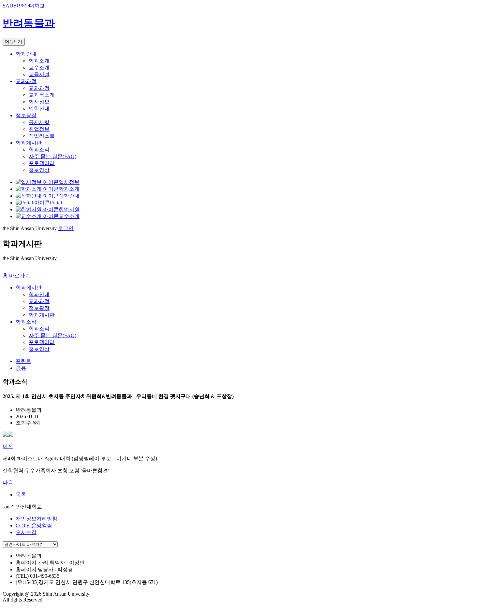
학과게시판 (29, 142)
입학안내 (39, 108)
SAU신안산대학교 (24, 5)
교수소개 (39, 67)
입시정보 (69, 182)
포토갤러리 (42, 163)
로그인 (66, 228)
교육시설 (39, 74)
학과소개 (39, 60)
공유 (21, 368)
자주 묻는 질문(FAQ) (52, 156)
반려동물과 (29, 23)
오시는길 (26, 532)
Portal (56, 202)
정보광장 (26, 115)
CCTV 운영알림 (34, 525)
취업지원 (69, 209)
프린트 (23, 361)
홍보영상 (39, 170)
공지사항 (39, 122)
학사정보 (39, 101)
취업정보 (39, 129)
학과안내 (26, 54)
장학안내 (69, 196)
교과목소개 (42, 95)
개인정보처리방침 (36, 518)
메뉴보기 (13, 41)
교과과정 (26, 81)
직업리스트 (42, 136)
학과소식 (39, 149)
